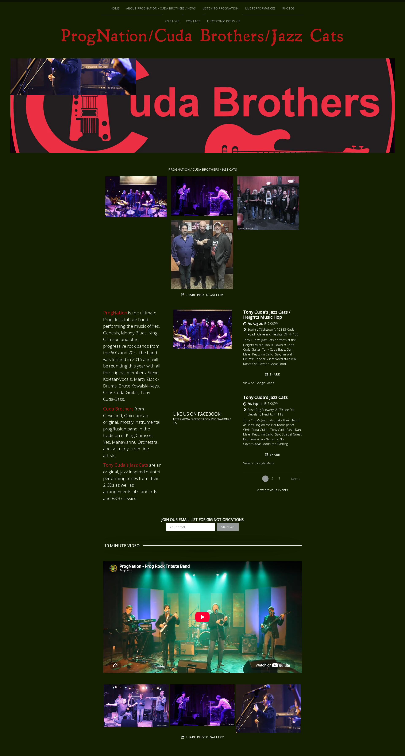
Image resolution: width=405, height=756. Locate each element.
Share (275, 374)
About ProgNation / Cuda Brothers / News (161, 8)
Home (115, 8)
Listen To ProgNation (220, 8)
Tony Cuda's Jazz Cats (265, 397)
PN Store (172, 21)
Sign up (227, 527)
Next (294, 479)
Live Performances (260, 8)
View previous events (272, 490)
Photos (288, 8)
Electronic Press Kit (223, 21)
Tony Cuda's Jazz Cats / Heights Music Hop (266, 314)
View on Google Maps (258, 383)
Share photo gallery (205, 295)
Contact (193, 21)
